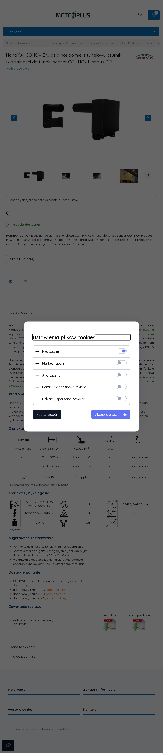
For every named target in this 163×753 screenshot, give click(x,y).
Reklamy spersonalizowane (63, 399)
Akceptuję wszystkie (111, 414)
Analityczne (51, 375)
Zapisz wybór (47, 414)
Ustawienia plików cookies (64, 337)
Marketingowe (53, 363)
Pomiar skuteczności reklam (64, 387)
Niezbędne (50, 351)
